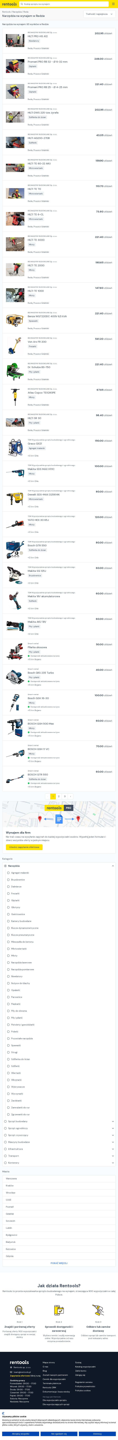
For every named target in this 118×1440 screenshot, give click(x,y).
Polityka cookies (83, 1390)
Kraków (10, 1185)
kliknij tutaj (25, 1375)
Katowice (11, 1249)
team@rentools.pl (22, 1372)
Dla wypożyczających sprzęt (56, 1404)
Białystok (11, 1242)
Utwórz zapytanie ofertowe (24, 847)
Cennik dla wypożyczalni (54, 1379)
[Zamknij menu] (113, 4)
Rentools (6, 12)
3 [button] (64, 796)
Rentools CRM (49, 1387)
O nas (45, 1366)
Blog (45, 1371)
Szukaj (78, 1362)
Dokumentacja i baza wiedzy (56, 1391)
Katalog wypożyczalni (85, 1366)
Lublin (9, 1227)
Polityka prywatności (85, 1386)
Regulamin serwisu (84, 1382)
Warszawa (11, 1178)
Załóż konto (80, 1371)
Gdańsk (10, 1213)
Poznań (10, 1206)
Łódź (8, 1199)
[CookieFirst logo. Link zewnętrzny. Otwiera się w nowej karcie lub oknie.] (3, 1413)
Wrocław (10, 1192)
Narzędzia (17, 12)
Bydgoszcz (11, 1234)
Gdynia (9, 1256)
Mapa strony (49, 1362)
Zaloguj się (80, 1375)
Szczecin (10, 1220)
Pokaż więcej (59, 1263)
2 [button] (58, 796)
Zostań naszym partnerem (55, 1375)
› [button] (70, 796)
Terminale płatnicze (52, 1383)
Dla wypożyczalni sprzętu (55, 1400)
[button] (59, 40)
